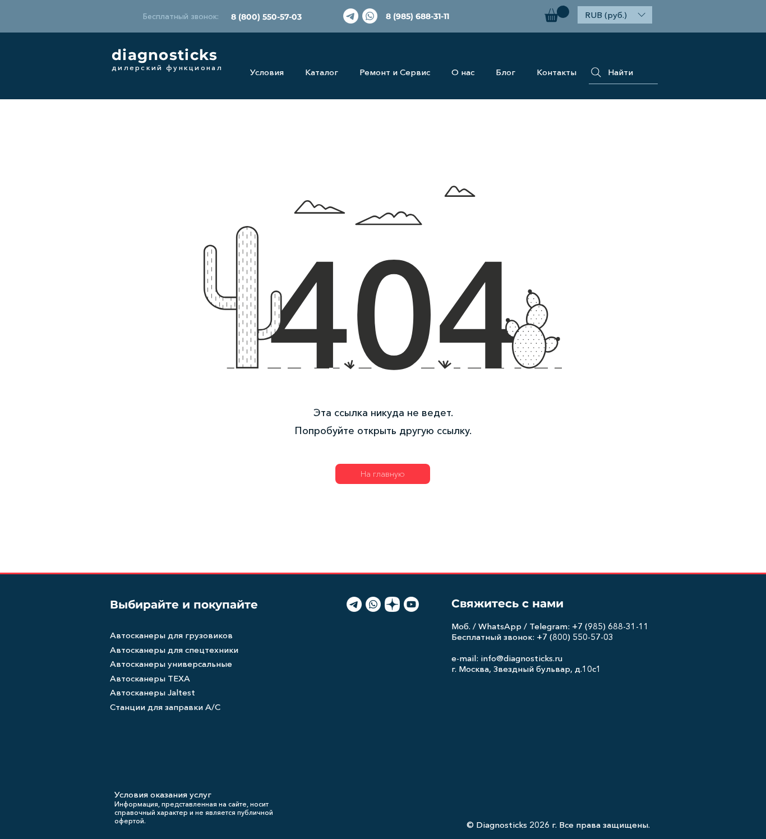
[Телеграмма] (350, 16)
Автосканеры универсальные (171, 663)
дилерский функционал (167, 67)
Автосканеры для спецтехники (174, 649)
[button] (556, 14)
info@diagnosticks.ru (521, 658)
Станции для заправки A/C (165, 707)
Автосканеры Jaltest (152, 692)
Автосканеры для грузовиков (171, 635)
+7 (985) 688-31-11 (610, 626)
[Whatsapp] (369, 16)
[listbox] (615, 15)
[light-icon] (392, 604)
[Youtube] (411, 604)
